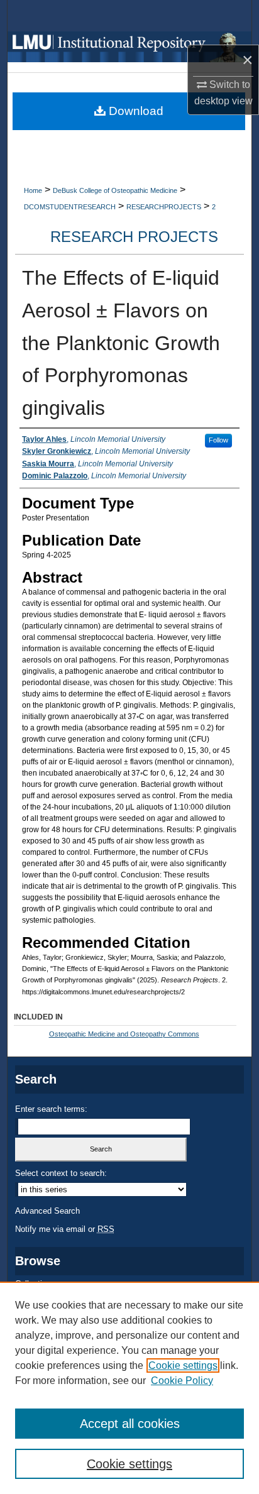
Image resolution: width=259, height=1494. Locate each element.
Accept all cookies (130, 1424)
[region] (129, 1388)
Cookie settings (183, 1365)
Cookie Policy (182, 1380)
